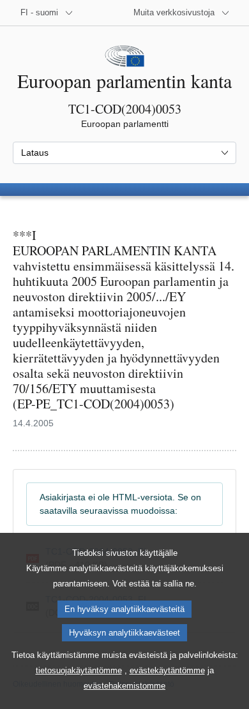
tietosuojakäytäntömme (79, 670)
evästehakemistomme (124, 685)
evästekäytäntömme (167, 670)
